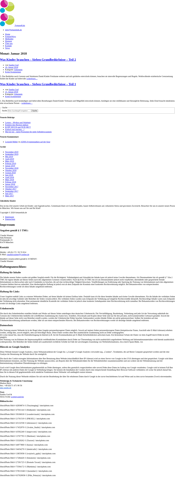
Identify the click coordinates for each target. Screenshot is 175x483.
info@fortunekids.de (13, 30)
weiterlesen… (32, 79)
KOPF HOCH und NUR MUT (18, 127)
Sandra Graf (14, 65)
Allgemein (18, 70)
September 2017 (11, 191)
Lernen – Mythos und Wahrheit (17, 122)
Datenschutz (10, 219)
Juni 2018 (9, 175)
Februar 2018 (10, 182)
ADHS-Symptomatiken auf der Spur (35, 142)
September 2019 (11, 154)
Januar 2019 (10, 166)
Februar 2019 (10, 163)
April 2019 (9, 159)
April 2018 (9, 177)
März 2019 (9, 161)
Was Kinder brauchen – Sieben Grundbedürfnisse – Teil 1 (38, 84)
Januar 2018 (10, 184)
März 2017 (9, 196)
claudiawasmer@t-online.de (18, 254)
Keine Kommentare (13, 72)
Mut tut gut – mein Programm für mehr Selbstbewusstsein (28, 132)
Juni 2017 (9, 193)
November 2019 (11, 152)
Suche (4, 111)
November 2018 (11, 168)
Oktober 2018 (10, 170)
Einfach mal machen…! (14, 129)
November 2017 (11, 187)
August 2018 (10, 173)
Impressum (9, 217)
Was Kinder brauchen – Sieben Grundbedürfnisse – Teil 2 (38, 59)
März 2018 (9, 180)
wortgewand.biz (17, 397)
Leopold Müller (11, 142)
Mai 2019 (9, 156)
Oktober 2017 (10, 189)
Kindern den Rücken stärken (16, 125)
